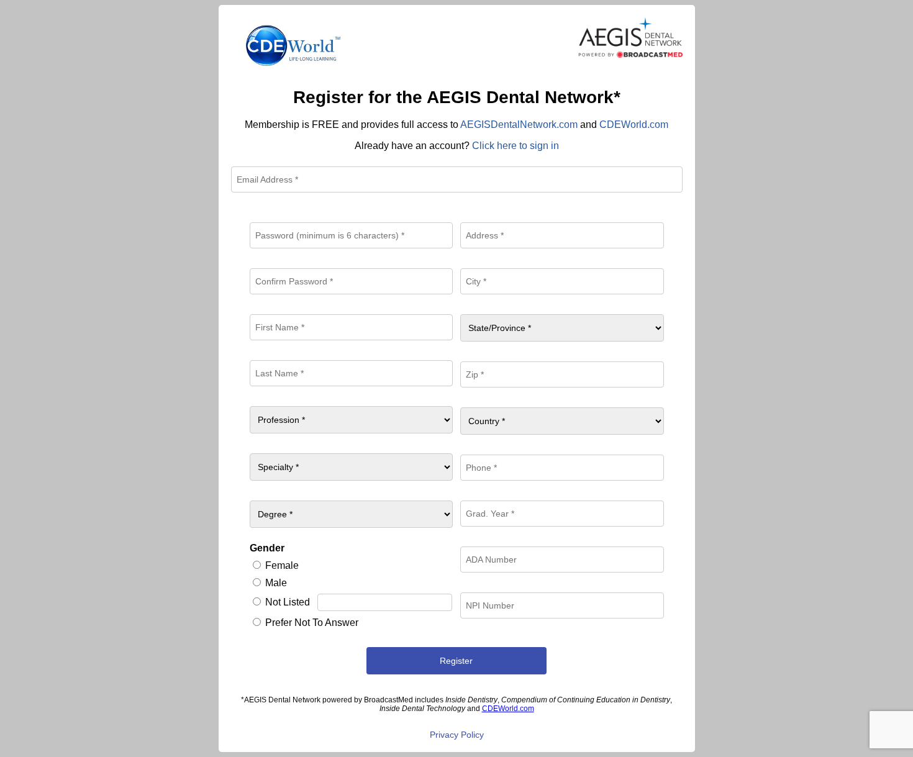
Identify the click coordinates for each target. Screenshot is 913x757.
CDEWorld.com (633, 124)
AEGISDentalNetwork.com (519, 124)
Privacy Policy (457, 735)
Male (276, 583)
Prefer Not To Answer (311, 622)
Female (282, 565)
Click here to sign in (515, 145)
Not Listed (287, 602)
